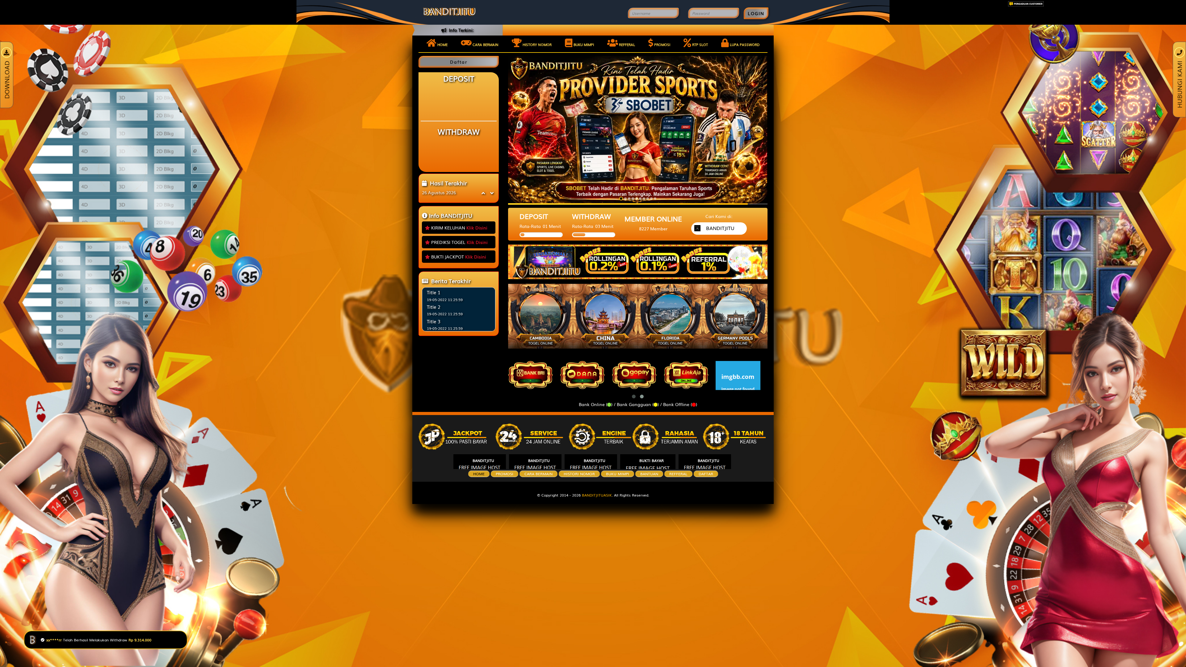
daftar (706, 473)
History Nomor (537, 44)
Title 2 (433, 306)
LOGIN (756, 13)
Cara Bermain (538, 473)
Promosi (661, 44)
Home (442, 44)
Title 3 (433, 321)
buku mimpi (617, 473)
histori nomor (579, 473)
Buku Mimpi (583, 44)
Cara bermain (485, 44)
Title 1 (433, 292)
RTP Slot (699, 44)
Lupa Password (744, 44)
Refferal (626, 44)
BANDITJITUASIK (597, 495)
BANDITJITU (483, 460)
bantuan (649, 473)
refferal (678, 473)
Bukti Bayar (651, 460)
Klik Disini (476, 227)
